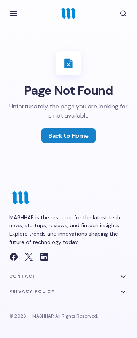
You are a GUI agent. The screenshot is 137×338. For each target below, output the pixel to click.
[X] (29, 256)
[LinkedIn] (44, 256)
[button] (13, 13)
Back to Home (68, 136)
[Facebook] (13, 256)
